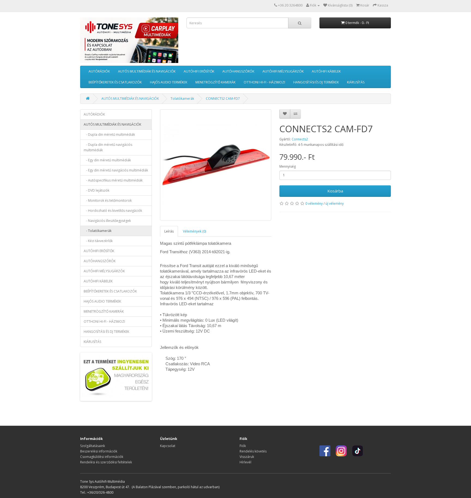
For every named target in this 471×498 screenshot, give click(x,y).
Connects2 (300, 139)
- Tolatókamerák (97, 230)
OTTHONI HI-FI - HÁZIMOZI (264, 82)
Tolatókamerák (182, 98)
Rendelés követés (253, 451)
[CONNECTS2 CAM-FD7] (215, 165)
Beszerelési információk (98, 451)
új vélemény (334, 203)
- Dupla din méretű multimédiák (109, 134)
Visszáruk (247, 456)
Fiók (243, 445)
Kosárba (335, 191)
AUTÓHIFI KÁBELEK (326, 71)
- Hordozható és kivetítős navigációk (113, 210)
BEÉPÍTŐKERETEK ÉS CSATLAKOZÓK (115, 82)
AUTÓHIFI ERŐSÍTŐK (199, 71)
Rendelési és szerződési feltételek (106, 462)
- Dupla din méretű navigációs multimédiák (108, 147)
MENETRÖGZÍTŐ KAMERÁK (215, 82)
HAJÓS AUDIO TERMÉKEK (168, 82)
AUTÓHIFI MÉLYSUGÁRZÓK (283, 71)
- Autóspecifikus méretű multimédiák (113, 180)
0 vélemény (314, 203)
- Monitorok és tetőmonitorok (108, 200)
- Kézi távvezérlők (98, 241)
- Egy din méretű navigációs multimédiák (116, 170)
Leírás (169, 231)
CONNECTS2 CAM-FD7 (223, 98)
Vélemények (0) (194, 231)
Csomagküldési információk (101, 456)
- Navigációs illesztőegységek (107, 220)
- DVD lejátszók (96, 190)
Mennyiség (287, 166)
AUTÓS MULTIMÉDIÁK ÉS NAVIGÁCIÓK (147, 71)
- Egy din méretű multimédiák (107, 160)
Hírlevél (245, 462)
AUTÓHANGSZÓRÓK (238, 71)
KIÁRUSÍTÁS (355, 82)
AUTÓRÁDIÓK (99, 71)
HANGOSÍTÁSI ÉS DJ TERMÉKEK (316, 82)
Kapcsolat (167, 445)
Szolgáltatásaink (92, 445)
